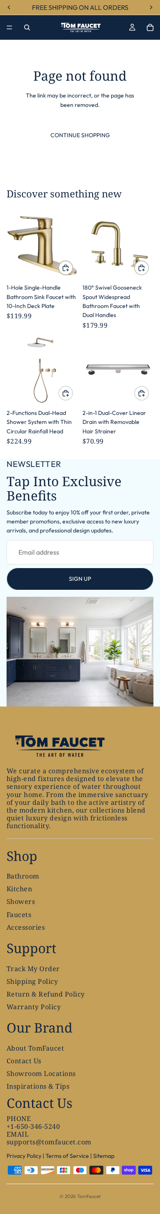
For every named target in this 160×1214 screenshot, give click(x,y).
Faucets (19, 914)
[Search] (27, 27)
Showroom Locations (41, 1073)
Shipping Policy (32, 981)
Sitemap (103, 1156)
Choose (148, 268)
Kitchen (19, 889)
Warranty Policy (34, 1006)
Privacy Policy (24, 1156)
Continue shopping (80, 135)
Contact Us (24, 1060)
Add (72, 268)
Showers (21, 901)
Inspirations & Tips (38, 1086)
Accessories (26, 927)
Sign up (80, 578)
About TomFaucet (35, 1048)
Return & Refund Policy (46, 994)
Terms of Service (67, 1156)
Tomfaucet (89, 1196)
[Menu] (9, 27)
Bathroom (23, 876)
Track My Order (33, 968)
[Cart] (150, 27)
